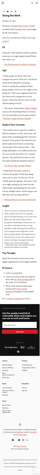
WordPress (19, 432)
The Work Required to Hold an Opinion (20, 64)
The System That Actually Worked (18, 165)
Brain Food (22, 26)
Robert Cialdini (31, 108)
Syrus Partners (21, 446)
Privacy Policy (22, 435)
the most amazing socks (23, 279)
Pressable (33, 432)
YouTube (6, 118)
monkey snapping (14, 298)
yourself (15, 273)
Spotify (27, 118)
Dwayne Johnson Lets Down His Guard (20, 199)
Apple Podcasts (18, 118)
